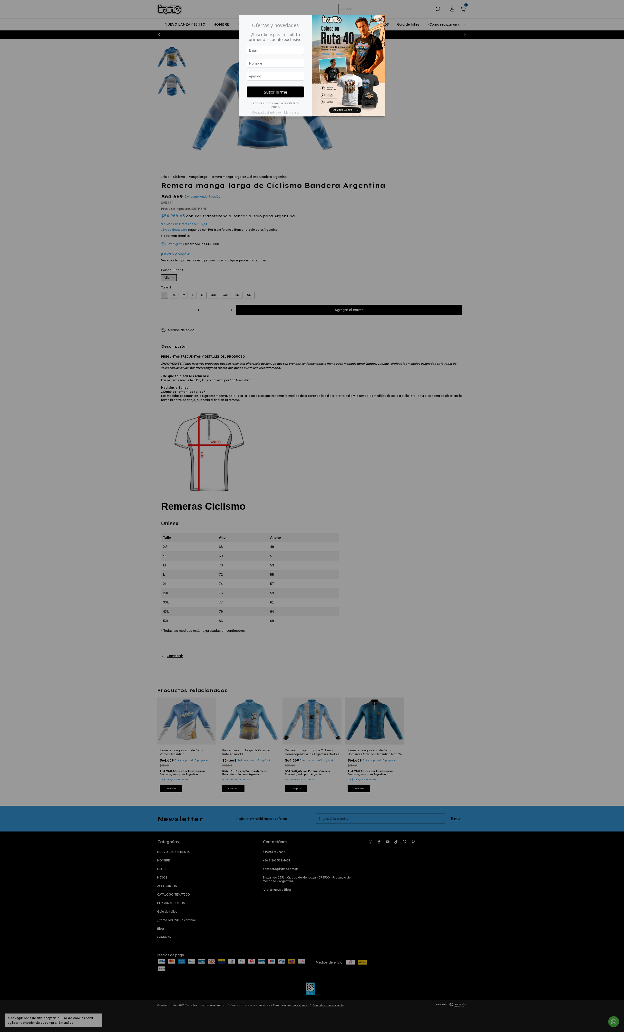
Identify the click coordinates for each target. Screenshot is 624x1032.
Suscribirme (275, 92)
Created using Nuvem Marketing (275, 112)
